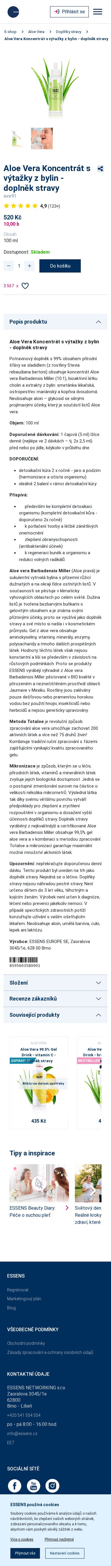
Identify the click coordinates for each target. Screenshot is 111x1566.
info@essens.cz (22, 1433)
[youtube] (34, 1485)
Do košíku (60, 266)
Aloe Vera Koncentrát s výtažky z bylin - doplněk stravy (56, 39)
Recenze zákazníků (33, 999)
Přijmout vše (25, 1553)
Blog (11, 1308)
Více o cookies (21, 1539)
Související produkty (34, 1015)
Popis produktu (28, 322)
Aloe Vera (36, 31)
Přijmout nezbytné (59, 1539)
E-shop (10, 31)
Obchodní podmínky (26, 1343)
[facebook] (15, 1485)
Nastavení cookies (65, 1553)
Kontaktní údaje (28, 1374)
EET (11, 1442)
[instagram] (52, 1485)
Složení (18, 983)
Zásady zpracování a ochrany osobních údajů (50, 1352)
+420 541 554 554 (24, 1415)
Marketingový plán (24, 1298)
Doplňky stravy (68, 31)
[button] (95, 1080)
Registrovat (17, 1290)
